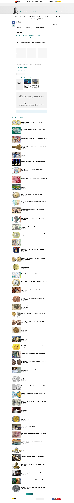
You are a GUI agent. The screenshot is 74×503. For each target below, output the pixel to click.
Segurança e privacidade (45, 501)
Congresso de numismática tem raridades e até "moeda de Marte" (30, 38)
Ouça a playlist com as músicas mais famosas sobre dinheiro (29, 35)
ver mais (28, 494)
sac (50, 1)
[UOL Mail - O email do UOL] (52, 1)
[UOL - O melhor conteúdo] (17, 1)
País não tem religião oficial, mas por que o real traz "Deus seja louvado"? (32, 37)
